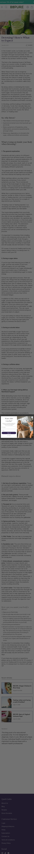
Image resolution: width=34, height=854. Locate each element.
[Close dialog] (32, 417)
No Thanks (9, 435)
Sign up (9, 433)
